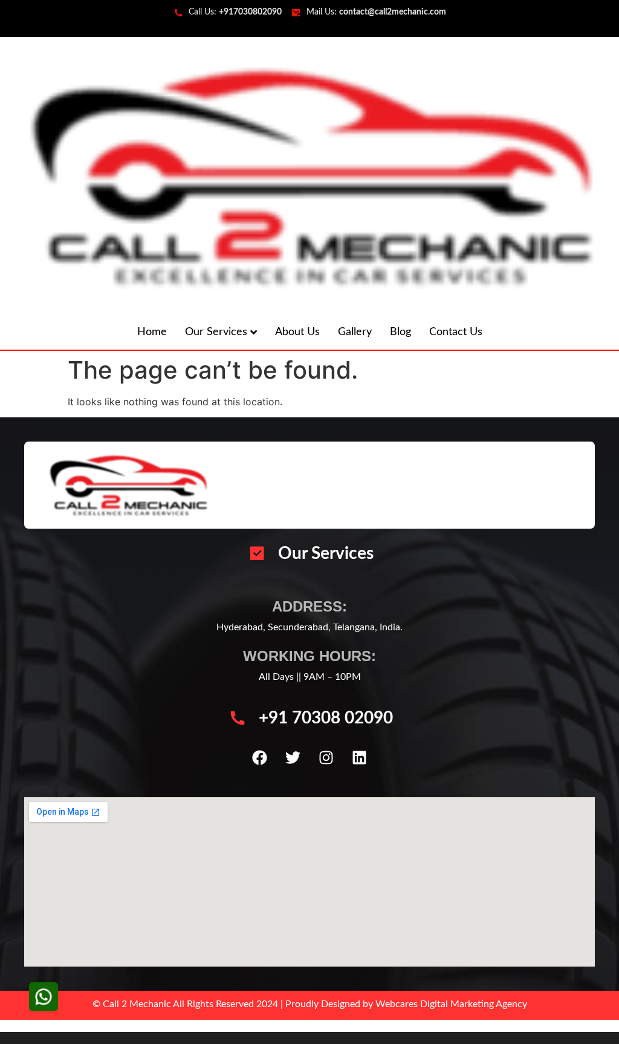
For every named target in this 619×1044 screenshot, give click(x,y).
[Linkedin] (360, 758)
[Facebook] (260, 758)
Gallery (355, 332)
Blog (400, 332)
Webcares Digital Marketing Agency (451, 1004)
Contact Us (455, 332)
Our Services (216, 332)
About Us (297, 332)
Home (152, 332)
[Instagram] (326, 758)
